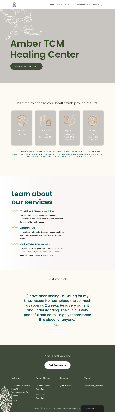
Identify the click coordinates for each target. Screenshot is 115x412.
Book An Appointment (81, 5)
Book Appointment (57, 365)
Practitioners (62, 5)
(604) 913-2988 (66, 385)
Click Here (57, 331)
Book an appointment (26, 66)
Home (52, 5)
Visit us (14, 400)
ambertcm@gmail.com (93, 385)
